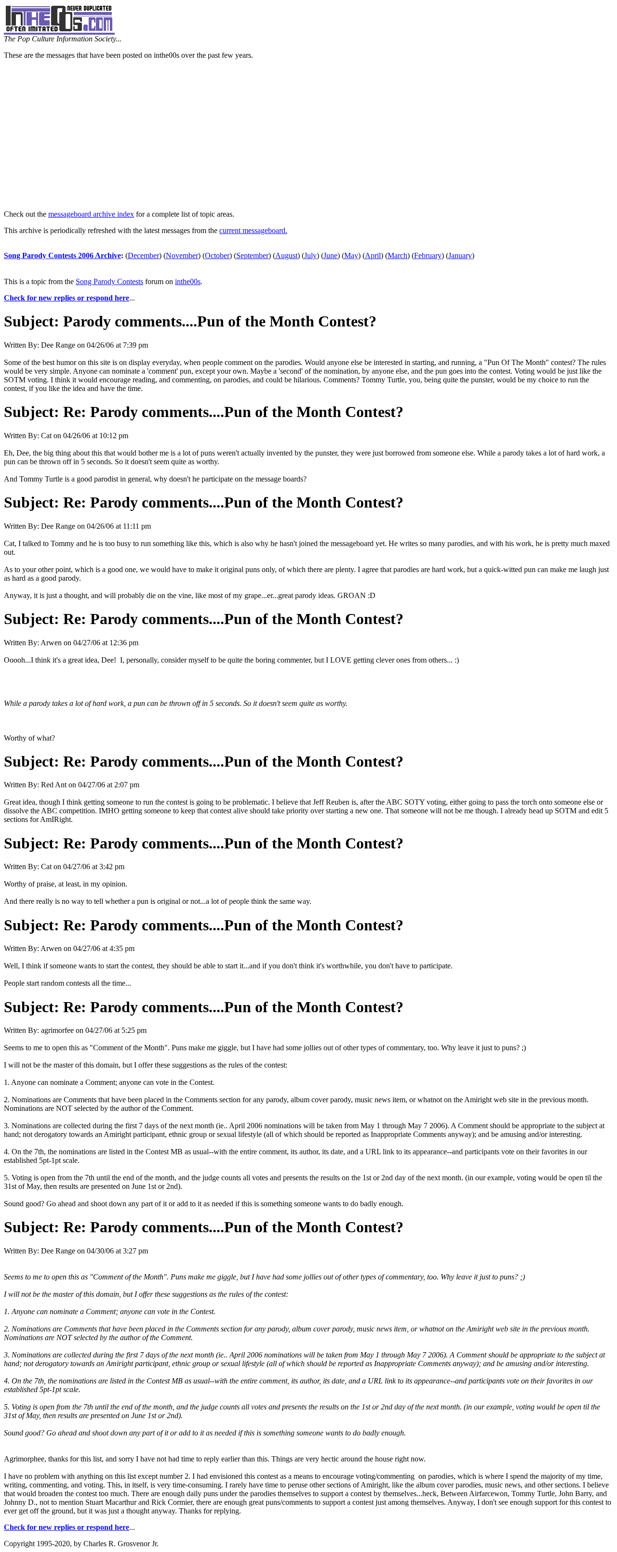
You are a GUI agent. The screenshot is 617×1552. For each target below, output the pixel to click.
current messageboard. (253, 230)
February (428, 255)
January (460, 255)
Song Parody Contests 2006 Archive (62, 255)
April (373, 255)
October (217, 255)
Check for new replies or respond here (66, 298)
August (286, 255)
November (182, 255)
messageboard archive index (91, 214)
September (252, 255)
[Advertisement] (308, 134)
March (397, 255)
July (310, 255)
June (330, 255)
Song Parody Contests (109, 281)
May (351, 255)
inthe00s (188, 281)
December (143, 255)
